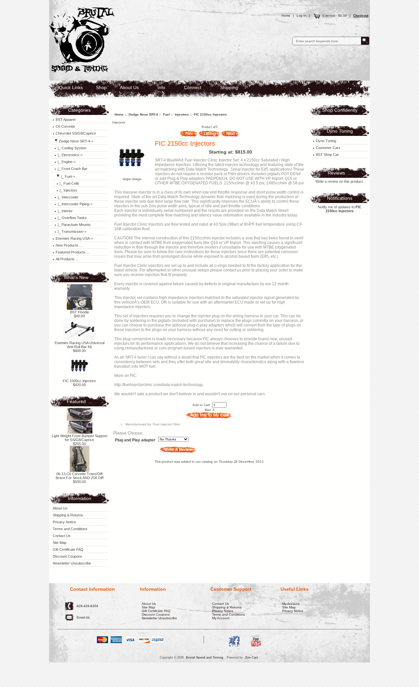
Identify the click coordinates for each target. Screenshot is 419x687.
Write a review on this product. (340, 181)
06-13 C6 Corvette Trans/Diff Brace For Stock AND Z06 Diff (79, 476)
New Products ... (69, 245)
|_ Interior (65, 211)
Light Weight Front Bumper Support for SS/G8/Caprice (79, 438)
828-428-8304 (87, 606)
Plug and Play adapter (135, 440)
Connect (192, 87)
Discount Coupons (67, 556)
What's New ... (79, 277)
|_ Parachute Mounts (74, 225)
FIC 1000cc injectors (79, 381)
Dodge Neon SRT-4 (143, 114)
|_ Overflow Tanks (72, 218)
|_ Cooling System (72, 148)
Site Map (59, 543)
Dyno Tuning (326, 141)
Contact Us (62, 536)
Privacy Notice (64, 522)
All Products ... (67, 259)
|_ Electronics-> (70, 155)
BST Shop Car (327, 155)
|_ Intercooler (68, 197)
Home (286, 15)
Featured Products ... (72, 252)
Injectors (182, 114)
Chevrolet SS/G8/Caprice (76, 133)
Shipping (229, 87)
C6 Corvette (65, 126)
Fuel (166, 114)
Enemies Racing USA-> (74, 238)
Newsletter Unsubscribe (72, 563)
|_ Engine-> (67, 162)
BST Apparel (65, 119)
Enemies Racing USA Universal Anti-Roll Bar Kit (79, 345)
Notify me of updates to (339, 209)
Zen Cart (251, 657)
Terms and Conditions (70, 529)
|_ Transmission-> (72, 231)
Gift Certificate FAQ (68, 549)
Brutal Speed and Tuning (204, 657)
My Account (220, 618)
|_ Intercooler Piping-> (75, 204)
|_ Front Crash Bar (72, 169)
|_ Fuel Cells (69, 183)
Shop (101, 87)
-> (76, 141)
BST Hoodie (79, 312)
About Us (129, 87)
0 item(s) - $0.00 (334, 15)
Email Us (83, 617)
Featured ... (79, 401)
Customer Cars (328, 148)
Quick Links (71, 87)
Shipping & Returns (68, 515)
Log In (301, 15)
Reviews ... (340, 173)
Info (161, 87)
